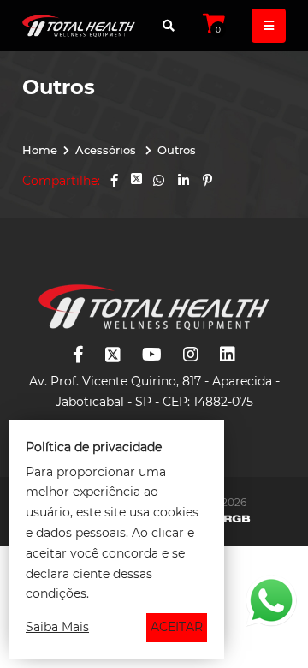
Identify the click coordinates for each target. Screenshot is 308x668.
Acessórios (107, 150)
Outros (176, 150)
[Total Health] (78, 26)
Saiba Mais (57, 627)
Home (39, 150)
